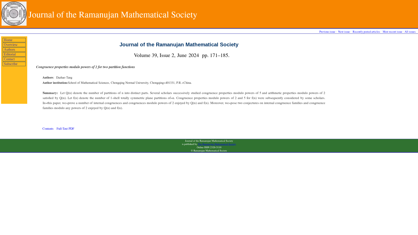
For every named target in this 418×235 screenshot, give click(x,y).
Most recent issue (392, 32)
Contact (9, 59)
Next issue (344, 32)
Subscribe (10, 64)
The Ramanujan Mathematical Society (217, 144)
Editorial (10, 54)
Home (8, 40)
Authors (9, 49)
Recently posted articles (366, 32)
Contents (48, 128)
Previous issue (327, 32)
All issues (410, 32)
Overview (11, 45)
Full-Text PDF (65, 128)
